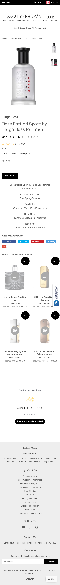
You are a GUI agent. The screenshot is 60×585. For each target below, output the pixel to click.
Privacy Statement (30, 498)
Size (4, 148)
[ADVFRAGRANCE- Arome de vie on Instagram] (36, 527)
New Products (30, 453)
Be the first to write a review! (30, 421)
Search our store (30, 476)
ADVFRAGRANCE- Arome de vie (34, 570)
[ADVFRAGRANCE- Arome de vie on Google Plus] (30, 527)
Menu (8, 2)
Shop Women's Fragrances (30, 479)
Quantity (6, 160)
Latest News (30, 448)
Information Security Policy (30, 513)
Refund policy (30, 502)
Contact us (30, 509)
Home (4, 38)
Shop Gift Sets (30, 490)
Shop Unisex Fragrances (30, 487)
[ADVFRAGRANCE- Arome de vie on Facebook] (23, 527)
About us (30, 494)
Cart (40, 2)
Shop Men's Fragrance (30, 483)
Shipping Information (30, 505)
